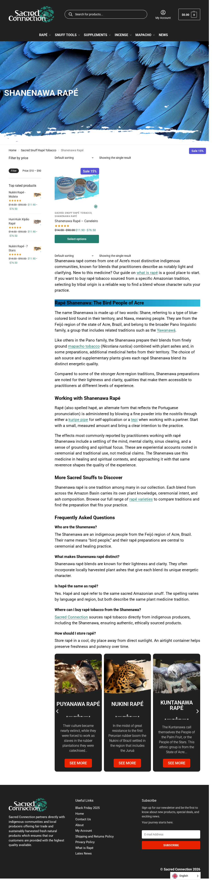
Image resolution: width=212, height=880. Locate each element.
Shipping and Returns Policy (94, 836)
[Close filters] (42, 158)
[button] (189, 14)
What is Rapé (84, 848)
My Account (163, 17)
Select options (76, 239)
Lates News (83, 853)
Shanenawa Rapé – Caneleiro (76, 221)
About (79, 825)
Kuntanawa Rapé (176, 705)
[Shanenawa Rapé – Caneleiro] (77, 187)
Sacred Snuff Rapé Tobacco (38, 150)
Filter (14, 170)
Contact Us (83, 819)
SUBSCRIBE (171, 845)
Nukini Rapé (127, 704)
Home (12, 150)
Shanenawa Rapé (66, 216)
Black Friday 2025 (87, 808)
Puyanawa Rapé (78, 704)
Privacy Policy (85, 842)
